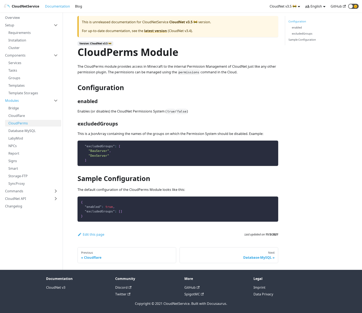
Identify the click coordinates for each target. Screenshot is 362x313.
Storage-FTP (18, 176)
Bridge (13, 108)
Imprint (259, 287)
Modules (12, 100)
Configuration (297, 21)
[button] (353, 6)
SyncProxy (16, 183)
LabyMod (15, 138)
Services (14, 63)
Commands (14, 191)
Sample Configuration (302, 39)
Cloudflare (16, 115)
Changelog (13, 206)
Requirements (19, 32)
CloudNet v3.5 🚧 (283, 6)
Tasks (12, 70)
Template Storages (23, 93)
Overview (12, 17)
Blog (78, 6)
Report (13, 153)
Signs (12, 161)
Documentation (57, 6)
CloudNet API (15, 198)
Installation (17, 40)
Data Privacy (263, 294)
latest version (155, 30)
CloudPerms (18, 123)
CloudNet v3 (55, 287)
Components (15, 55)
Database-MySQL (22, 130)
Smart (13, 168)
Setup (9, 25)
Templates (16, 85)
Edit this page (93, 234)
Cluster (14, 47)
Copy (271, 145)
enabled (297, 27)
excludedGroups (302, 33)
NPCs (12, 146)
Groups (14, 78)
